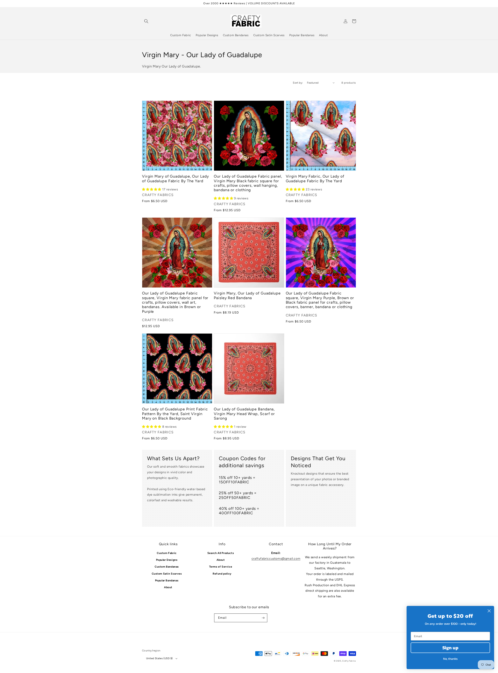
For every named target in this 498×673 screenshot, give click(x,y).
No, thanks (450, 658)
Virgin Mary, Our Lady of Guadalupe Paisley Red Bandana (247, 295)
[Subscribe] (263, 617)
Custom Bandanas (167, 566)
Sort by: (298, 82)
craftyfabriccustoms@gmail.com (276, 558)
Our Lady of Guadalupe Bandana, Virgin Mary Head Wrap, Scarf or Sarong (244, 414)
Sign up (450, 647)
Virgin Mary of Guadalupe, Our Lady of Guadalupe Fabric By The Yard (175, 178)
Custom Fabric (167, 553)
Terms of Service (220, 566)
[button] (146, 21)
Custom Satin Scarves (167, 573)
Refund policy (222, 573)
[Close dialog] (489, 610)
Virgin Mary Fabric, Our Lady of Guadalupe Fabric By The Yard (315, 178)
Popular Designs (167, 560)
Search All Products (220, 553)
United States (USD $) (159, 658)
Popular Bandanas (167, 580)
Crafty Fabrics (349, 661)
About (168, 587)
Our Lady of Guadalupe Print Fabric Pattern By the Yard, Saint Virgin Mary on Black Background (175, 414)
